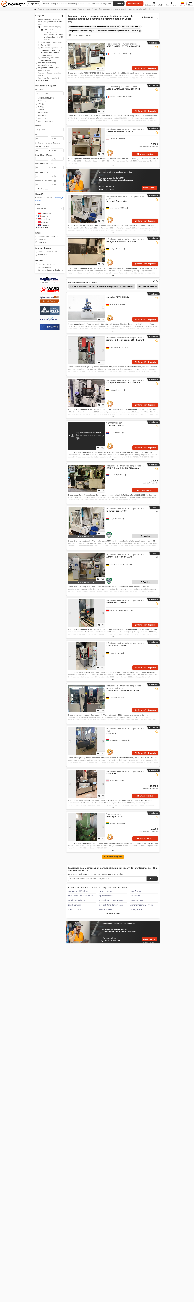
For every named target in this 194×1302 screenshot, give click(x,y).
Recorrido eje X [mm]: (43, 155)
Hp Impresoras (105, 891)
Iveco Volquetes (105, 909)
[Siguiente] (103, 56)
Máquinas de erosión (51, 27)
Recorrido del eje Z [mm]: (44, 172)
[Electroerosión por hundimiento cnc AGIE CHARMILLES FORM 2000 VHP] (86, 56)
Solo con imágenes (46, 264)
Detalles (146, 536)
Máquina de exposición (47, 236)
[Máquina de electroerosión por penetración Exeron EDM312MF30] (86, 656)
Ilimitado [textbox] (41, 208)
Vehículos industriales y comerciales (47, 64)
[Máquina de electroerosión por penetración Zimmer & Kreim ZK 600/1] (86, 567)
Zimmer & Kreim (45, 121)
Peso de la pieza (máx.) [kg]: (45, 181)
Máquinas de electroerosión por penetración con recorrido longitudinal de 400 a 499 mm (53, 34)
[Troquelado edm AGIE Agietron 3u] (86, 827)
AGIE (41, 104)
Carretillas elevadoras (49, 78)
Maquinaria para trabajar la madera (48, 69)
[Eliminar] (118, 26)
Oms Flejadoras (136, 900)
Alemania (46, 213)
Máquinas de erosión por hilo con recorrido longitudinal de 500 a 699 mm (101, 286)
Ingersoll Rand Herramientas (111, 905)
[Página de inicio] (35, 9)
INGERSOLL (43, 115)
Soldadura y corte (50, 58)
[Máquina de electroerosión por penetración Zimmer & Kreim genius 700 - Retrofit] (86, 350)
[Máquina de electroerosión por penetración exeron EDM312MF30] (86, 613)
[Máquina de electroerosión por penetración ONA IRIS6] (86, 784)
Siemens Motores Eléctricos (141, 905)
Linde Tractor (135, 891)
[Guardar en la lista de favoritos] (156, 46)
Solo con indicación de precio (49, 143)
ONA (41, 107)
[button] (190, 3)
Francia (45, 216)
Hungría (45, 219)
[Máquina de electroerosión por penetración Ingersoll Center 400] (86, 521)
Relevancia (148, 17)
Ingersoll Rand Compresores (111, 900)
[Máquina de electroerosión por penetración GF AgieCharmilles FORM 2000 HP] (86, 393)
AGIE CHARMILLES (46, 98)
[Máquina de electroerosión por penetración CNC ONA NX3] (86, 741)
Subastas (42, 255)
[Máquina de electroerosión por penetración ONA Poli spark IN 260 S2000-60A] (86, 478)
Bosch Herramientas (77, 900)
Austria (45, 222)
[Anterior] (70, 56)
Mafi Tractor (135, 895)
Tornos (46, 45)
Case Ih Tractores (75, 909)
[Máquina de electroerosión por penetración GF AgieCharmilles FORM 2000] (86, 252)
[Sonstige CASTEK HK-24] (86, 307)
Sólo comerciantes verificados (50, 270)
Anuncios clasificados (47, 252)
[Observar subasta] (157, 511)
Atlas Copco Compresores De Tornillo (84, 895)
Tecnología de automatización (49, 74)
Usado (41, 239)
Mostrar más (114, 913)
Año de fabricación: (42, 146)
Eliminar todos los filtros (80, 35)
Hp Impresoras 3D (106, 895)
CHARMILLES (44, 112)
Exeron (42, 101)
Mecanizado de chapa (51, 42)
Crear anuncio (149, 188)
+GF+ (41, 109)
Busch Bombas (74, 905)
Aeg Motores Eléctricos (78, 891)
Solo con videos (45, 267)
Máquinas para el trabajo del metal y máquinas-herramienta (50, 21)
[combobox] (50, 208)
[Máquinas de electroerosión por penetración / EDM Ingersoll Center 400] (86, 209)
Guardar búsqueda (113, 856)
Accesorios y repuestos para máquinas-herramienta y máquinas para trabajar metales (51, 51)
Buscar (120, 3)
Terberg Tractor (136, 909)
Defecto (42, 242)
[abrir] (113, 80)
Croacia (45, 225)
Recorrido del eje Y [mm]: (44, 163)
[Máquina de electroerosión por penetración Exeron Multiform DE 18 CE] (86, 142)
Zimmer (42, 118)
